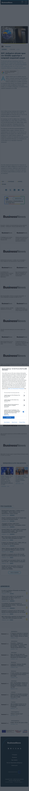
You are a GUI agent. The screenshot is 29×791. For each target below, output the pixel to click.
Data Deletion (7, 422)
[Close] (26, 369)
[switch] (24, 395)
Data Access (14, 422)
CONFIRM (8, 417)
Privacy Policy (22, 422)
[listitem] (14, 392)
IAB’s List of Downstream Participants (16, 388)
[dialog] (14, 395)
